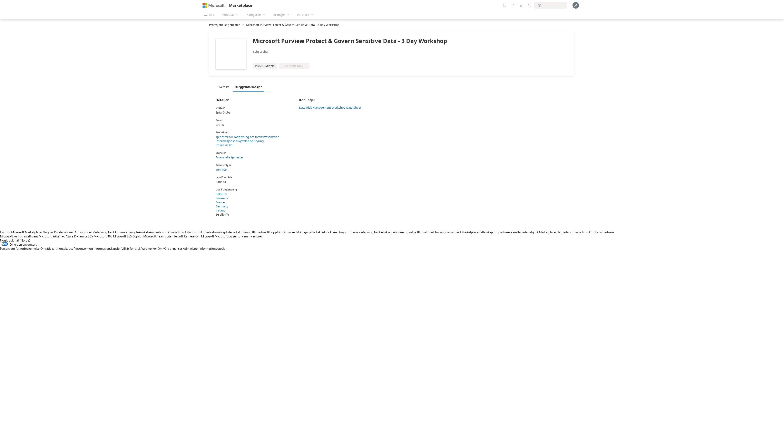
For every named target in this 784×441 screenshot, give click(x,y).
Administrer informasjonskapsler (204, 248)
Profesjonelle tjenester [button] (224, 25)
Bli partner (259, 232)
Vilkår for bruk (130, 248)
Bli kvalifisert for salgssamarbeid (439, 232)
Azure (69, 236)
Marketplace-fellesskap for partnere (486, 232)
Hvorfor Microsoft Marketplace (21, 232)
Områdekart (48, 248)
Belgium (221, 194)
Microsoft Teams (154, 236)
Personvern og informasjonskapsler (97, 248)
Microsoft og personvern (231, 236)
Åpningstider (83, 232)
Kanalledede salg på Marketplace (533, 232)
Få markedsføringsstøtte (299, 232)
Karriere (189, 236)
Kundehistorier (64, 232)
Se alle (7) (222, 214)
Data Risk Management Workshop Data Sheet (330, 107)
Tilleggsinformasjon (248, 87)
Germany (222, 206)
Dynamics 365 (83, 236)
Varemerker (149, 248)
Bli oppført (274, 232)
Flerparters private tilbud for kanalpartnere (585, 232)
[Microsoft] (214, 5)
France (220, 202)
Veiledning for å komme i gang (114, 232)
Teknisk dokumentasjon (151, 232)
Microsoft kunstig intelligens (19, 236)
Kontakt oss (65, 248)
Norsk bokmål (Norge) (15, 240)
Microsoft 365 (103, 236)
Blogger (47, 232)
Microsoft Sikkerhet (52, 236)
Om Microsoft (204, 236)
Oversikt (223, 87)
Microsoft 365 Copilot (128, 236)
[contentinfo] (243, 25)
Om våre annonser (170, 248)
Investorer (255, 236)
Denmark (222, 198)
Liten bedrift (175, 236)
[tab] (224, 86)
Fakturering (243, 232)
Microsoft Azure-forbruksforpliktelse (211, 232)
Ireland (221, 210)
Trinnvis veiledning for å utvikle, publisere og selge (382, 232)
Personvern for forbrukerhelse (20, 248)
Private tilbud (177, 232)
